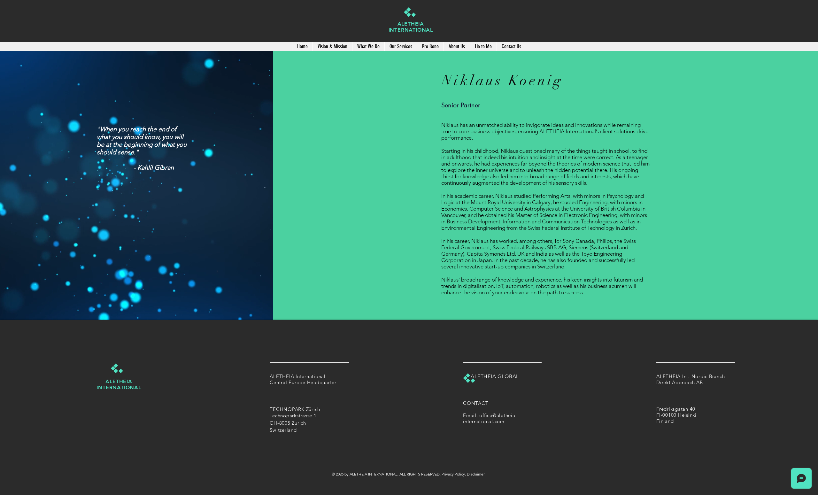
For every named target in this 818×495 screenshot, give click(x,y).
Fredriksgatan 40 (676, 409)
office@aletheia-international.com (490, 418)
